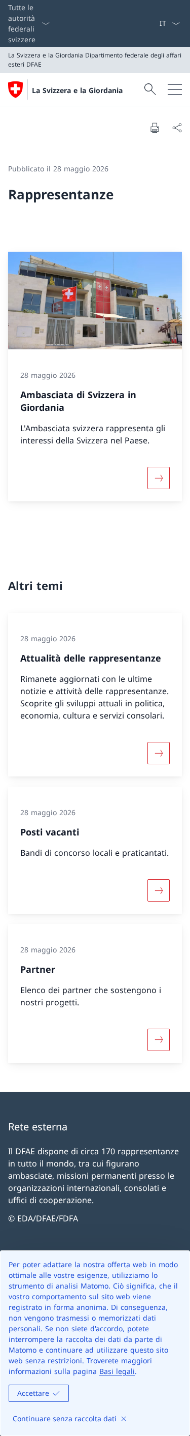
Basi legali (117, 1371)
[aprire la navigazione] (175, 89)
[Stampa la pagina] (154, 127)
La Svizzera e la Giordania (77, 90)
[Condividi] (177, 127)
